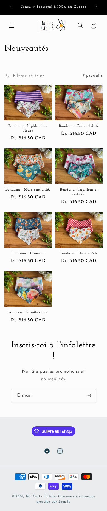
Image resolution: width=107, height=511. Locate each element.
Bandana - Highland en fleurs (28, 128)
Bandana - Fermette (28, 253)
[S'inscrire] (89, 395)
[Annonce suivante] (97, 7)
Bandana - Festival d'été (79, 126)
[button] (11, 25)
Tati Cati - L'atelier (41, 496)
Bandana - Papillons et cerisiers (79, 192)
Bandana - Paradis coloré (28, 312)
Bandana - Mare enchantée (28, 189)
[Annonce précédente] (10, 7)
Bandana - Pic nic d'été (79, 253)
